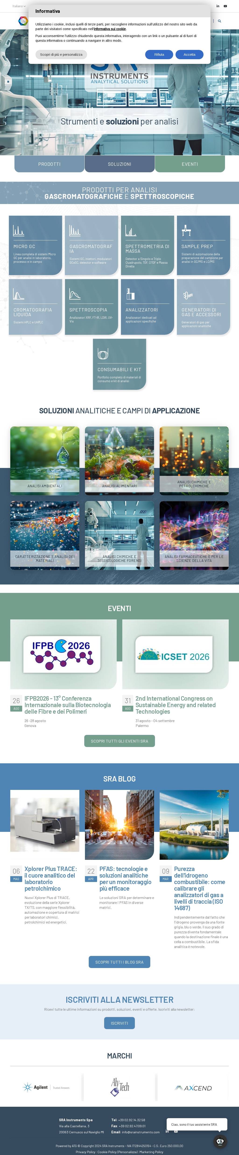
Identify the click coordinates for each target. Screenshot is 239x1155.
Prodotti (49, 164)
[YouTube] (225, 6)
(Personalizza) (127, 1152)
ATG (74, 1146)
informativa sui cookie (110, 29)
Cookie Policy (107, 1152)
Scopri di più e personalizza (61, 54)
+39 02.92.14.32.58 (131, 1120)
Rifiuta (159, 54)
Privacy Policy (85, 1152)
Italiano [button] (18, 6)
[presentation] (13, 1083)
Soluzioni (119, 164)
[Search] (219, 21)
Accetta (189, 54)
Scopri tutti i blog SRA (119, 962)
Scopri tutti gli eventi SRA (119, 740)
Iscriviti (119, 1023)
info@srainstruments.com (141, 1132)
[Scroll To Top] (8, 1150)
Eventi (190, 164)
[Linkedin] (217, 6)
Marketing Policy (151, 1152)
